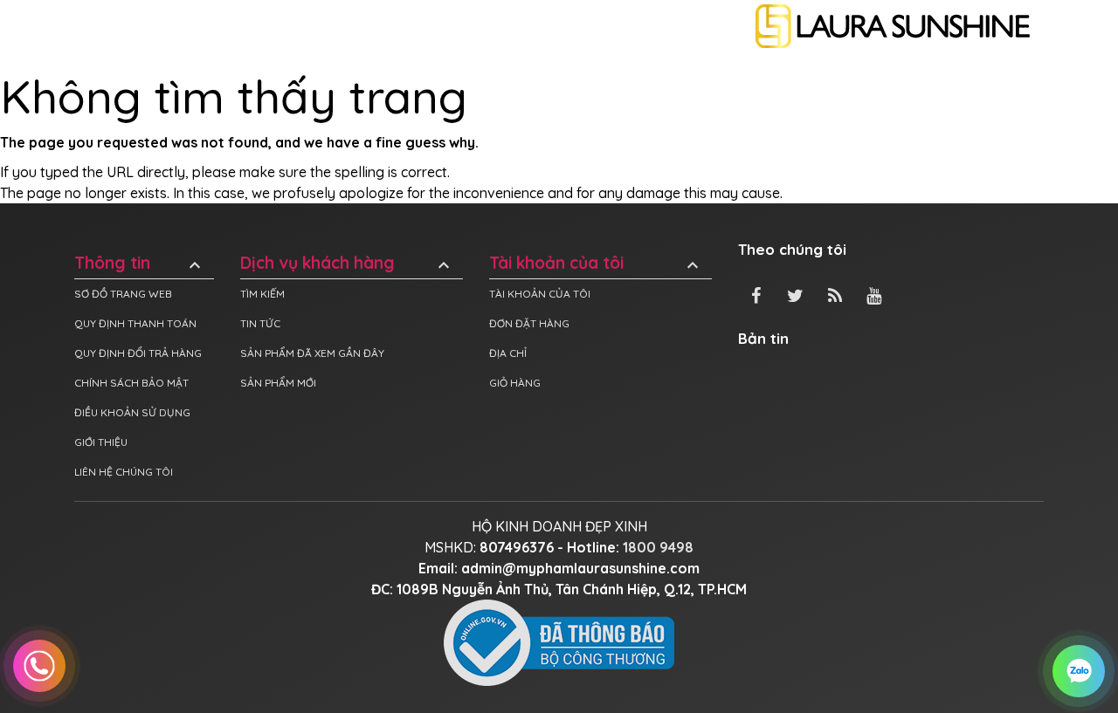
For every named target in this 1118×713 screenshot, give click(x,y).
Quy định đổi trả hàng (138, 353)
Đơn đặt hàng (529, 323)
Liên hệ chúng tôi (123, 471)
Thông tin (139, 263)
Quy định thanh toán (135, 323)
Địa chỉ (508, 353)
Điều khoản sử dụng (132, 412)
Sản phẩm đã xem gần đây (312, 353)
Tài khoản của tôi (596, 263)
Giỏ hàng (515, 382)
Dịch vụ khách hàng (347, 263)
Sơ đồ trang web (123, 293)
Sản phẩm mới (278, 382)
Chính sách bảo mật (131, 382)
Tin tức (260, 323)
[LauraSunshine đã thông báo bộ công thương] (559, 641)
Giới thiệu (101, 442)
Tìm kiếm (262, 293)
